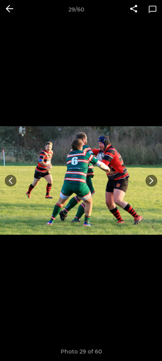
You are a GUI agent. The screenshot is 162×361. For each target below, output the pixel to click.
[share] (133, 9)
